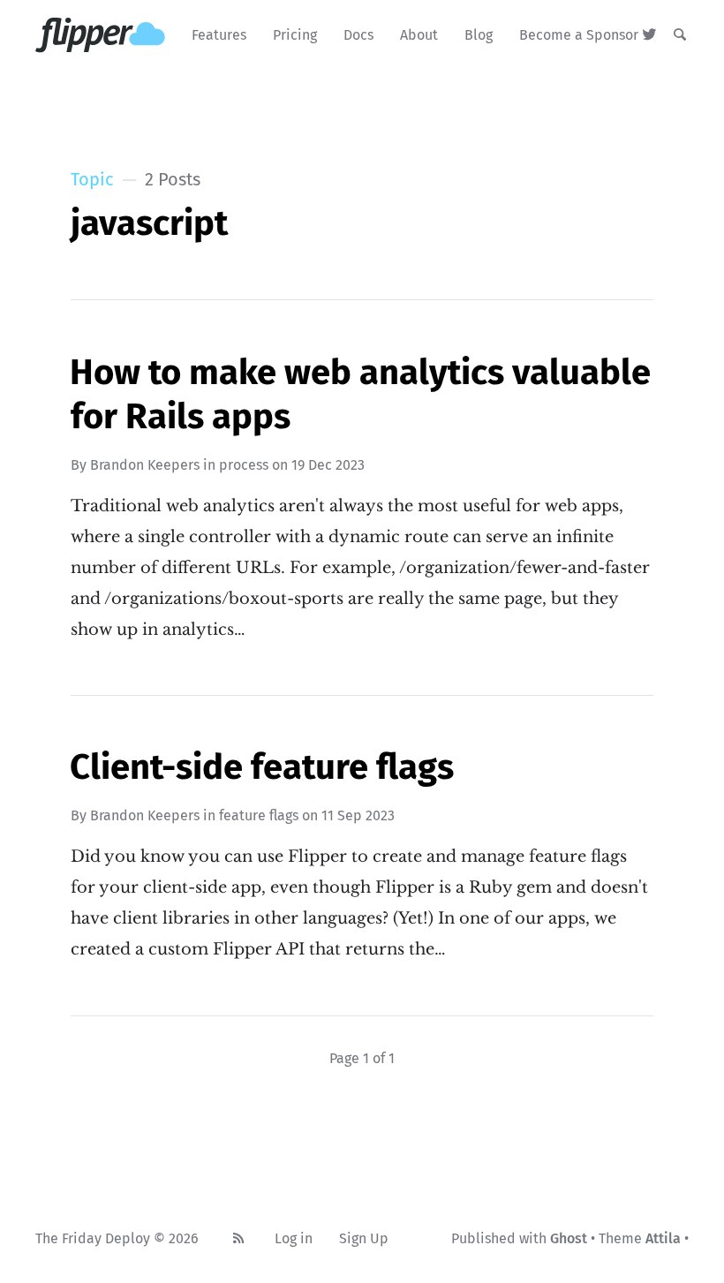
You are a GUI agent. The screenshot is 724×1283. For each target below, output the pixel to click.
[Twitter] (649, 35)
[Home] (100, 35)
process (243, 465)
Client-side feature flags (262, 767)
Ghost (568, 1238)
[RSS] (238, 1239)
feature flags (258, 815)
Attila (663, 1238)
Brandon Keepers (145, 465)
